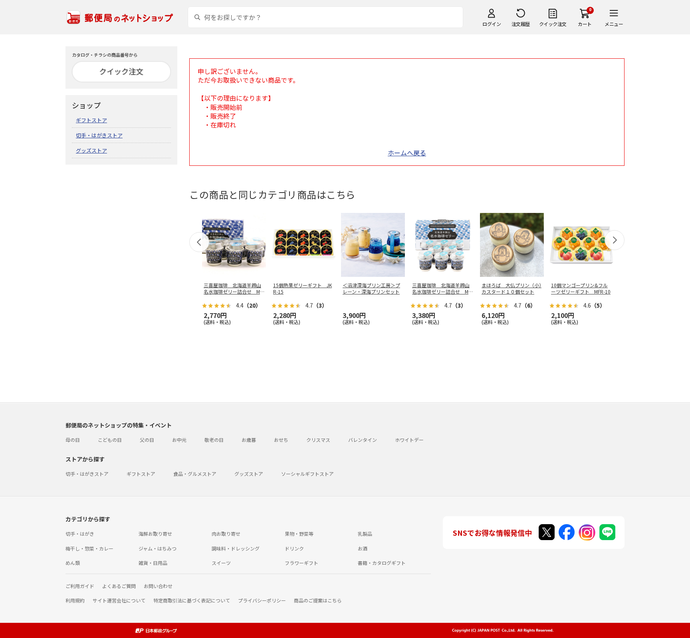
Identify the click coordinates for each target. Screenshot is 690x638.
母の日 (72, 439)
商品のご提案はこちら (318, 600)
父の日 (147, 439)
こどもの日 (110, 439)
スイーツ (221, 562)
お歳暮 (249, 439)
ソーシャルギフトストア (307, 473)
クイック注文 (553, 23)
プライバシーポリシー (262, 600)
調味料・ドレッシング (236, 548)
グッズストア (91, 150)
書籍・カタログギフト (382, 562)
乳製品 (365, 533)
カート (585, 23)
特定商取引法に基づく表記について (191, 600)
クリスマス (318, 439)
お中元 (179, 439)
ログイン (491, 23)
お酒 (362, 548)
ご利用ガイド (79, 585)
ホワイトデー (409, 439)
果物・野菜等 (299, 533)
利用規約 (75, 600)
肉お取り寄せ (226, 533)
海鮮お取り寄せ (155, 533)
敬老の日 (214, 439)
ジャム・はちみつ (157, 548)
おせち (281, 439)
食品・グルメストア (194, 473)
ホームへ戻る (407, 152)
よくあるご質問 (119, 585)
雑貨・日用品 (153, 562)
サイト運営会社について (119, 600)
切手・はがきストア (99, 135)
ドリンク (294, 548)
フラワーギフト (301, 562)
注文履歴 (521, 23)
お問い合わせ (158, 585)
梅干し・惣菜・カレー (89, 548)
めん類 (72, 562)
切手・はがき (79, 533)
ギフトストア (91, 120)
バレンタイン (362, 439)
